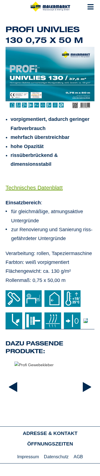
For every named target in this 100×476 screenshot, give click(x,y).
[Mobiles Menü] (90, 6)
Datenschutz (56, 456)
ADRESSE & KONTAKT (50, 433)
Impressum (28, 456)
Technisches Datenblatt (34, 188)
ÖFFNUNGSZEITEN (50, 443)
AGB (78, 456)
